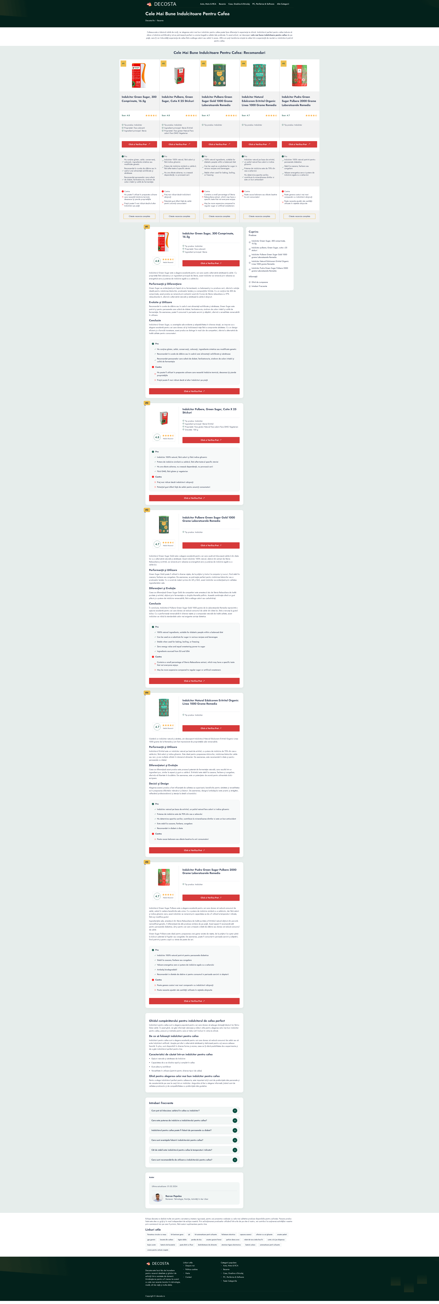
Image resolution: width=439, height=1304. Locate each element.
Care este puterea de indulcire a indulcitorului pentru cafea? (179, 1120)
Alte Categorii (283, 4)
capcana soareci (245, 1234)
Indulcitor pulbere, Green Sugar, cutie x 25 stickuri (269, 249)
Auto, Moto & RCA (208, 4)
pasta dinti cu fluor (186, 1245)
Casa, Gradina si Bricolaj (233, 1273)
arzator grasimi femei (213, 1239)
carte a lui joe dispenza (276, 1239)
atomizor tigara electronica (231, 1245)
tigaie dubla (182, 1239)
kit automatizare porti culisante (206, 1234)
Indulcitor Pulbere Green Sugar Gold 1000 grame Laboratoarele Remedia (269, 256)
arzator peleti (282, 1234)
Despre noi (190, 1265)
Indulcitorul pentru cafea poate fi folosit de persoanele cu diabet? (181, 1130)
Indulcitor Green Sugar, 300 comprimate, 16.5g (268, 242)
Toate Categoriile (230, 1281)
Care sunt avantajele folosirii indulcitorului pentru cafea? (177, 1140)
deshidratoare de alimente (207, 1245)
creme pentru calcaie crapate (157, 1250)
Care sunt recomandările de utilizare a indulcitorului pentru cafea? (181, 1159)
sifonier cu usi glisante (264, 1234)
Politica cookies (191, 1269)
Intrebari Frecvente (259, 286)
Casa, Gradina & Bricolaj (239, 4)
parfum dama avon (232, 1239)
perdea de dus (196, 1239)
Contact (188, 1277)
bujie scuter (151, 1245)
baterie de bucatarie (168, 1245)
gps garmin (151, 1239)
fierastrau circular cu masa (156, 1234)
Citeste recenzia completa (139, 216)
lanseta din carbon (166, 1239)
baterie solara (250, 1245)
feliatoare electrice (228, 1234)
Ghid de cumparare (260, 282)
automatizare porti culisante (270, 1245)
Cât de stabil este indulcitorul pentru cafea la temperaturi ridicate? (181, 1149)
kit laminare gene (177, 1234)
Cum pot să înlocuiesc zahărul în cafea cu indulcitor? (175, 1110)
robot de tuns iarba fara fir (253, 1239)
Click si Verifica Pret (138, 144)
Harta (187, 1273)
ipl (189, 1234)
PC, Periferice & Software (263, 4)
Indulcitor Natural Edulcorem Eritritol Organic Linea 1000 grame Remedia (270, 262)
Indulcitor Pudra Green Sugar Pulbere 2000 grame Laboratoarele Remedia (270, 269)
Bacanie (222, 4)
